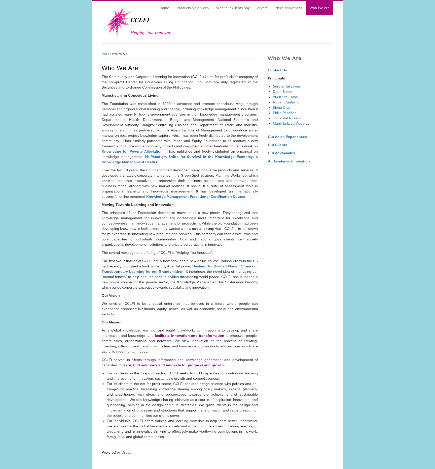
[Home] (137, 36)
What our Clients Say (233, 8)
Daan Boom (282, 92)
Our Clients (277, 145)
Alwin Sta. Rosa (285, 97)
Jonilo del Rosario (287, 118)
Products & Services (193, 8)
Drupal (127, 452)
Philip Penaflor (284, 113)
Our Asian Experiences (287, 137)
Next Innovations (288, 8)
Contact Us (277, 70)
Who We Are (320, 8)
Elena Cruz (282, 107)
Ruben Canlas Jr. (286, 102)
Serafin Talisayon (286, 86)
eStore (262, 8)
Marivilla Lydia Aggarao (291, 123)
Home (164, 8)
